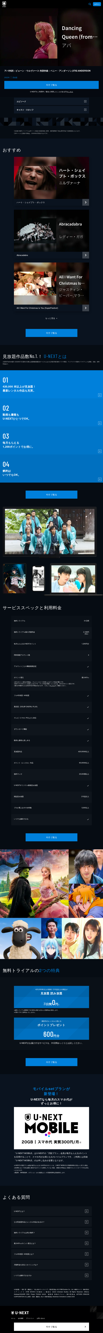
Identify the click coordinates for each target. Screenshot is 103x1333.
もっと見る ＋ (51, 318)
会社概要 (20, 1318)
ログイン (97, 4)
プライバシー (30, 1318)
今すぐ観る (51, 84)
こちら (70, 91)
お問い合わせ (41, 1318)
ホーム (13, 1318)
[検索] (90, 4)
